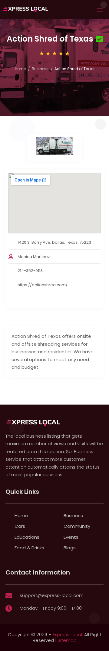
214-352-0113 (30, 270)
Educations (27, 537)
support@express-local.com (52, 595)
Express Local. (68, 634)
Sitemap (67, 640)
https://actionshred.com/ (43, 285)
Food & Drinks (29, 547)
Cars (20, 526)
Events (71, 537)
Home (20, 68)
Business (40, 68)
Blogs (70, 547)
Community (77, 526)
